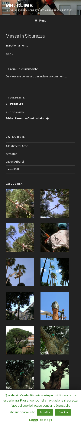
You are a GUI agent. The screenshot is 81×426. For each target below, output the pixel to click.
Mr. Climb (19, 5)
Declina (63, 412)
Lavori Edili (12, 169)
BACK (10, 54)
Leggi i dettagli (40, 420)
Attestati (11, 154)
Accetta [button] (45, 412)
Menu (42, 20)
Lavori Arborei (15, 161)
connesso (28, 76)
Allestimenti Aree (17, 146)
